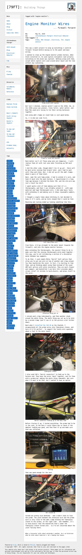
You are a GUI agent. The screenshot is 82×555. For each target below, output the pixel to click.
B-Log (14, 545)
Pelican (32, 545)
